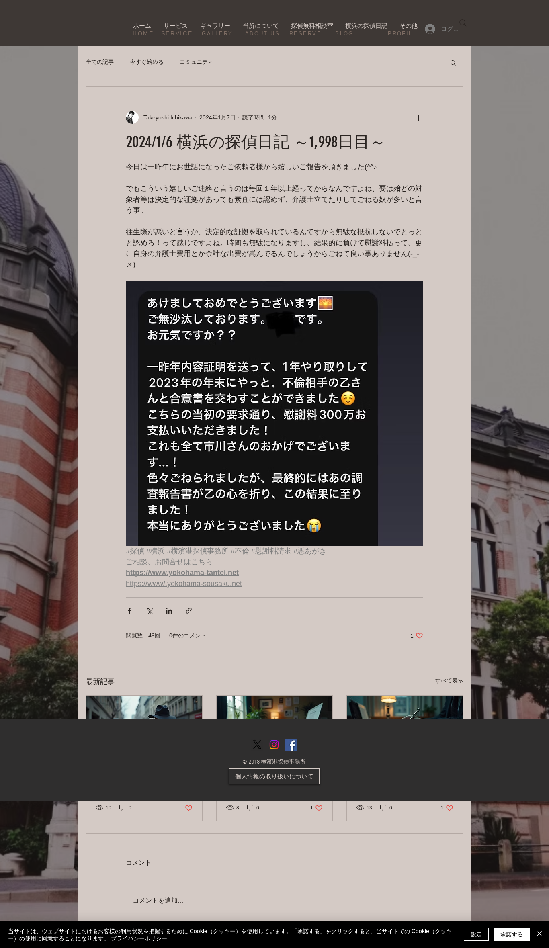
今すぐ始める (147, 62)
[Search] (463, 22)
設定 (476, 934)
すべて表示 (449, 680)
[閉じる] (539, 934)
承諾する (511, 934)
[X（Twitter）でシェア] (149, 610)
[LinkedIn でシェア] (169, 610)
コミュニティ (196, 62)
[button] (453, 62)
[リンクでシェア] (189, 610)
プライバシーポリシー (139, 938)
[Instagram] (274, 745)
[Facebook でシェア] (129, 610)
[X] (257, 745)
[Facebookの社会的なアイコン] (291, 745)
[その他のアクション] (418, 117)
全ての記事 (100, 62)
